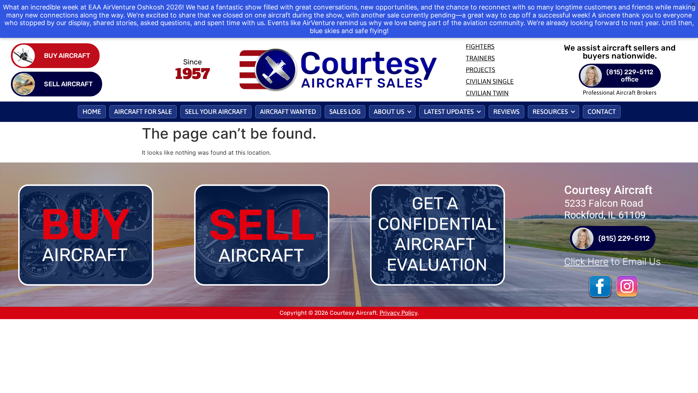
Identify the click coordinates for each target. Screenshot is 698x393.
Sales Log (345, 111)
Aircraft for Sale (143, 111)
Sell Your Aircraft (216, 111)
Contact (601, 111)
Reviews (506, 111)
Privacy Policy (398, 312)
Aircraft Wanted (288, 111)
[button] (392, 111)
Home (92, 111)
